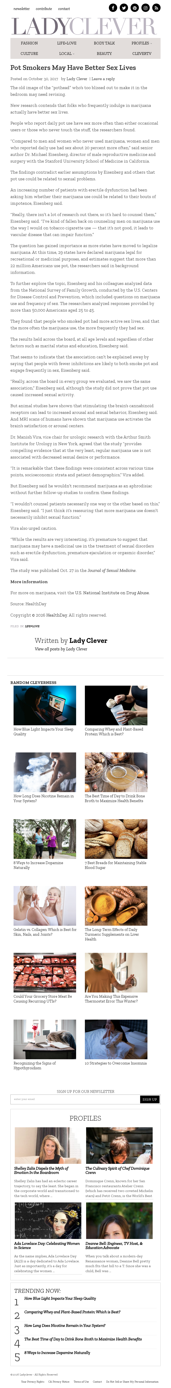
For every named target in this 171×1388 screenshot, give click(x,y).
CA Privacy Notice (58, 1381)
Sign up (150, 1099)
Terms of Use (81, 1381)
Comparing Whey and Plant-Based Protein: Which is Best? (72, 1311)
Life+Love (66, 43)
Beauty (104, 53)
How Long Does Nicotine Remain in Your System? (65, 1325)
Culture (29, 53)
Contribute (44, 8)
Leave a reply (103, 78)
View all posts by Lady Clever (61, 648)
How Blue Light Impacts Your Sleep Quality (60, 1298)
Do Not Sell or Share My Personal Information (132, 1381)
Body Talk (104, 43)
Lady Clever (77, 78)
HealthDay (56, 615)
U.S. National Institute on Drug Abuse (112, 592)
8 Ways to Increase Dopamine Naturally (57, 1352)
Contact (64, 8)
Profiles (141, 43)
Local (65, 53)
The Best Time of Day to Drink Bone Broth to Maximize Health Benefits (83, 1338)
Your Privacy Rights (32, 1381)
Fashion (29, 43)
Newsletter (22, 8)
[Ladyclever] (84, 26)
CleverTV (141, 53)
